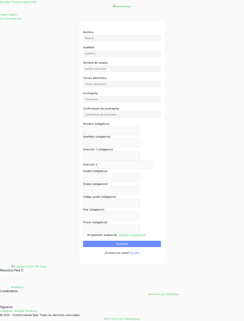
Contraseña (90, 93)
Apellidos (88, 47)
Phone (95, 222)
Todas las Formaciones (14, 273)
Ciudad (95, 171)
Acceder (135, 252)
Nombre (88, 32)
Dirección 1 (98, 149)
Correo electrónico (95, 78)
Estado (95, 184)
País (93, 209)
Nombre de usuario (95, 62)
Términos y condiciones (132, 234)
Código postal (99, 196)
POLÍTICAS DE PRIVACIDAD (122, 319)
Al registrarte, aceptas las (116, 234)
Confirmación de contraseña (101, 108)
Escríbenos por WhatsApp (163, 294)
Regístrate (122, 243)
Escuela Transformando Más (18, 2)
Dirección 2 (90, 164)
